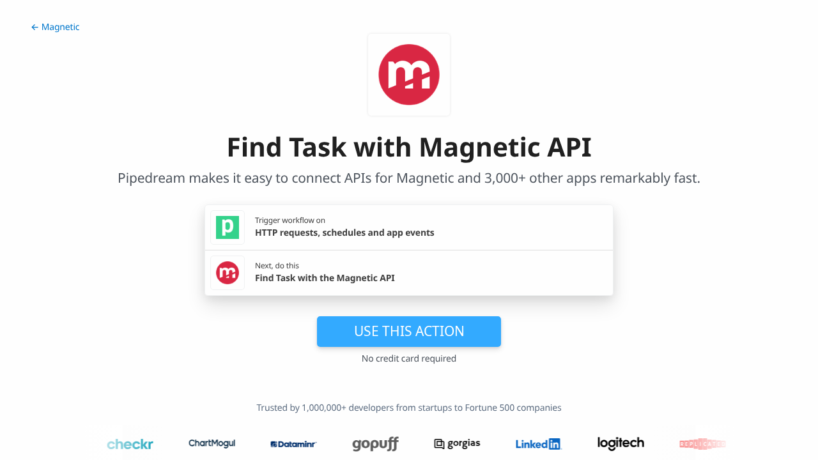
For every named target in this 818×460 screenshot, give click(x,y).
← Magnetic (55, 27)
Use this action (409, 331)
